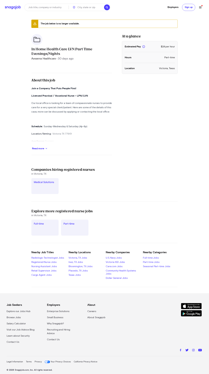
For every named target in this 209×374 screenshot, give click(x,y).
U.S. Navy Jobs (114, 258)
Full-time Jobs (151, 258)
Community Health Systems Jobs (121, 272)
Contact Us (13, 342)
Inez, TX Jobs (76, 262)
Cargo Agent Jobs (41, 275)
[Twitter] (186, 350)
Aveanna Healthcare (43, 58)
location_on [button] (74, 7)
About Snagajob (96, 317)
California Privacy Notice (85, 362)
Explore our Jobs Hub (18, 311)
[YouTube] (200, 350)
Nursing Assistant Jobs (44, 266)
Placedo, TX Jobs (78, 270)
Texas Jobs (75, 275)
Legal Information (15, 362)
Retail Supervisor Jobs (43, 270)
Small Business (55, 317)
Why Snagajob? (55, 323)
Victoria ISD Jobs (115, 262)
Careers (91, 311)
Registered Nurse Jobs (44, 262)
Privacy (38, 362)
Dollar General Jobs (117, 278)
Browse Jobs (14, 317)
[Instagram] (193, 350)
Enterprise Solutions (58, 311)
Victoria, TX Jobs (78, 258)
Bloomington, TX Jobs (81, 266)
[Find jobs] (107, 7)
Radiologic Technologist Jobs (47, 258)
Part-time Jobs (151, 262)
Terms (29, 362)
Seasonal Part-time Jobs (156, 266)
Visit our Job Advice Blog (20, 329)
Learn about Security (18, 336)
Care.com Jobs (114, 266)
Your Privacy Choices (61, 362)
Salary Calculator (16, 323)
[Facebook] (180, 350)
